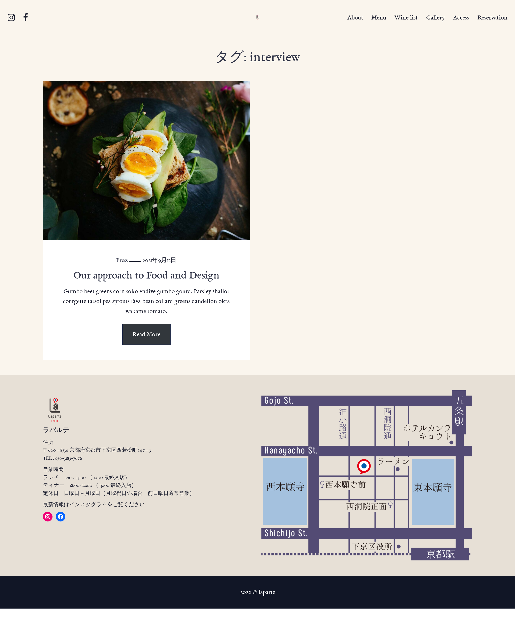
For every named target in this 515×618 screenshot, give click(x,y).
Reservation (492, 17)
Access (461, 17)
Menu (378, 17)
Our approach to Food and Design (146, 275)
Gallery (435, 17)
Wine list (406, 17)
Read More (146, 334)
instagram (11, 17)
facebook (25, 17)
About (355, 17)
